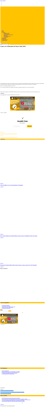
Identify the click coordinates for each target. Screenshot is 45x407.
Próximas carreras (4, 40)
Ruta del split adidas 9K (5, 370)
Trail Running (4, 38)
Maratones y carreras (7, 33)
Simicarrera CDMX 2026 (5, 305)
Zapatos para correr (4, 39)
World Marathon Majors (7, 36)
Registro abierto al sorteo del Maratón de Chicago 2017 (8, 133)
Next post (1, 135)
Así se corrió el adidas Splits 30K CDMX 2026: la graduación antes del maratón (13, 400)
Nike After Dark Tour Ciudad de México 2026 (8, 306)
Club (2, 31)
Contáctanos (2, 404)
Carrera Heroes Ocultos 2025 (6, 308)
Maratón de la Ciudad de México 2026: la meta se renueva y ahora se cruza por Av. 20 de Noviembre (18, 265)
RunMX (1, 183)
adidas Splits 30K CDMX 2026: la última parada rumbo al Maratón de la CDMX (13, 401)
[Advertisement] (22, 54)
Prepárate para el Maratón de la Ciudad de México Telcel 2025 (10, 372)
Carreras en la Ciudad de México (8, 34)
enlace (3, 94)
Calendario (3, 32)
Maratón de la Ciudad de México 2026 (7, 307)
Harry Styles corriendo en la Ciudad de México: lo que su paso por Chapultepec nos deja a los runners (18, 235)
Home (3, 30)
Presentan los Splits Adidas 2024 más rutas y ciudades (9, 373)
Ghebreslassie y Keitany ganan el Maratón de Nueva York (9, 137)
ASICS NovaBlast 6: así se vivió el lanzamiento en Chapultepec (11, 185)
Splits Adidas (6, 35)
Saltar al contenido (2, 0)
